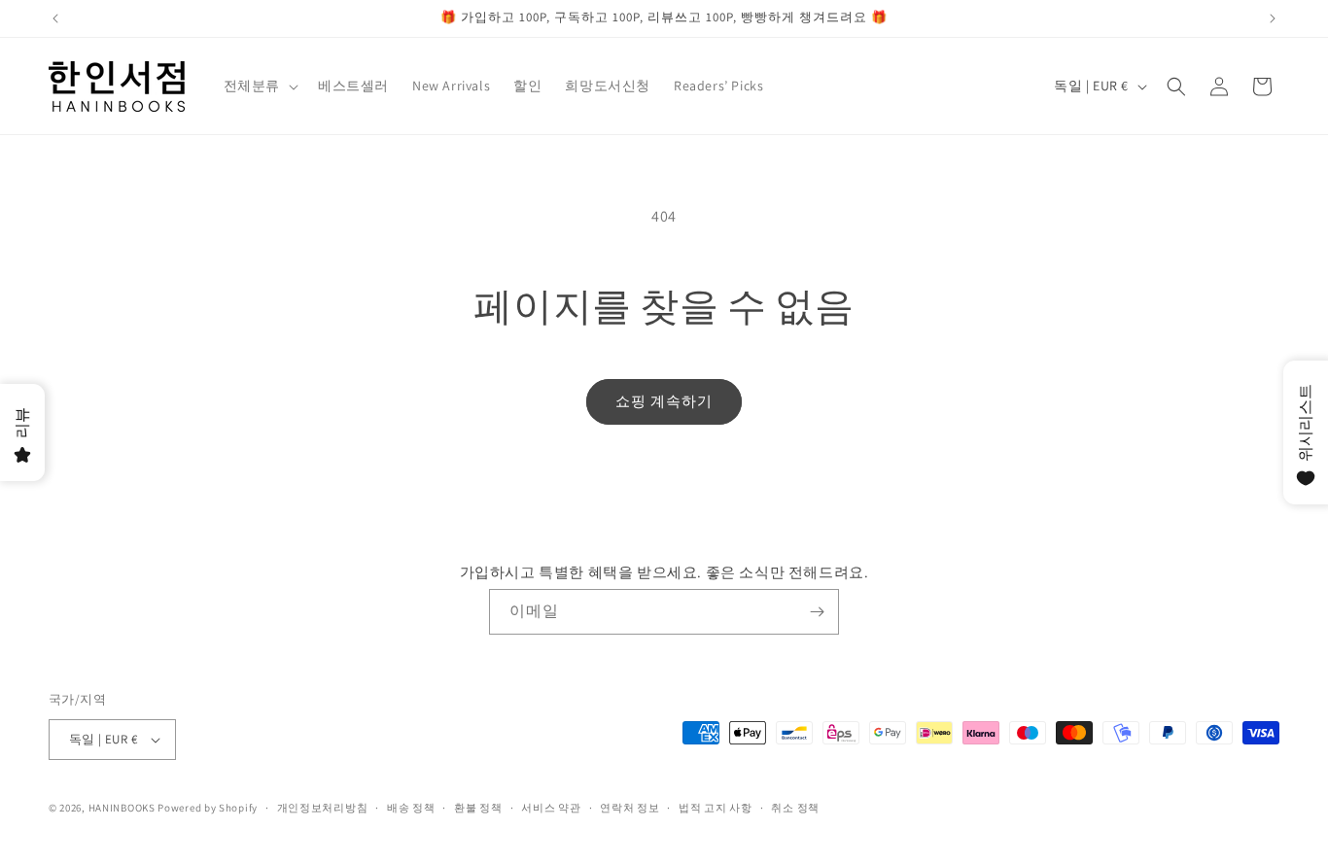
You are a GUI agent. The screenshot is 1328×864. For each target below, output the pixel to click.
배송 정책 (411, 807)
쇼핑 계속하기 (664, 401)
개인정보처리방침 (322, 807)
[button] (259, 85)
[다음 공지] (1272, 18)
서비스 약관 (550, 807)
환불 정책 (478, 807)
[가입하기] (816, 612)
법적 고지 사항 (715, 807)
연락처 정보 (629, 807)
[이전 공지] (55, 18)
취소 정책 (795, 807)
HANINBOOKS (122, 807)
